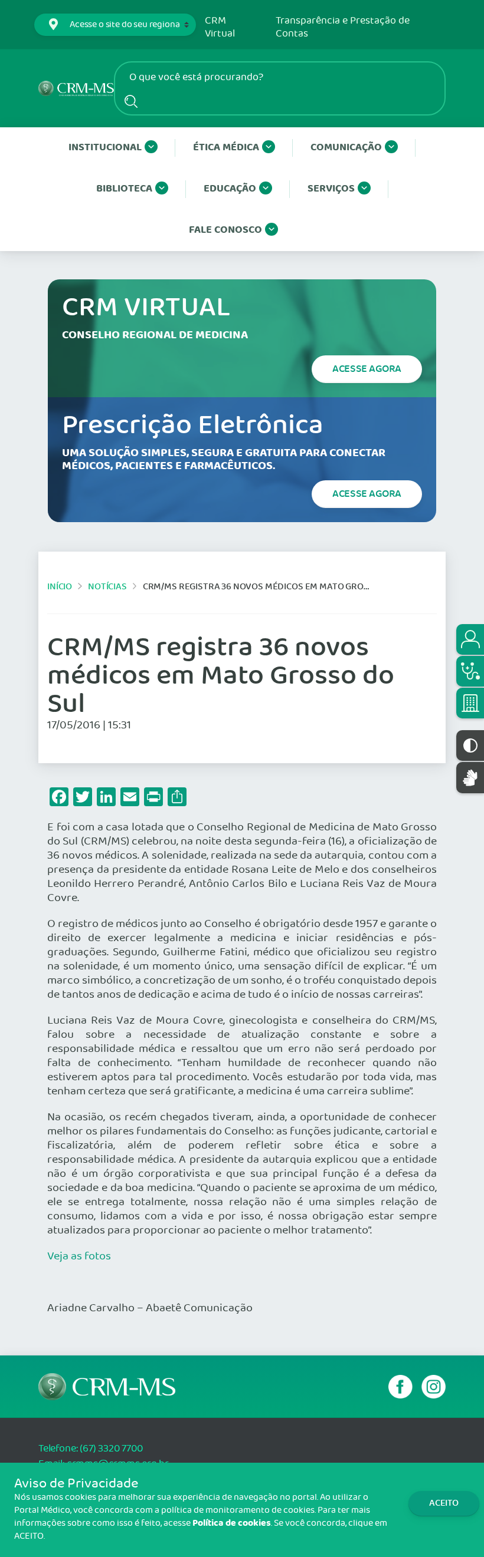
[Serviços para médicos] (470, 671)
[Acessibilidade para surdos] (470, 777)
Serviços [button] (331, 188)
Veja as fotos (79, 1256)
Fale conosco (225, 230)
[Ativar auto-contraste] (470, 745)
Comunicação (346, 147)
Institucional (105, 147)
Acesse (366, 369)
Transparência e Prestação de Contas (343, 27)
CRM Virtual (220, 27)
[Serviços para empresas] (470, 703)
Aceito (444, 1503)
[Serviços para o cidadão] (470, 639)
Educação (230, 188)
